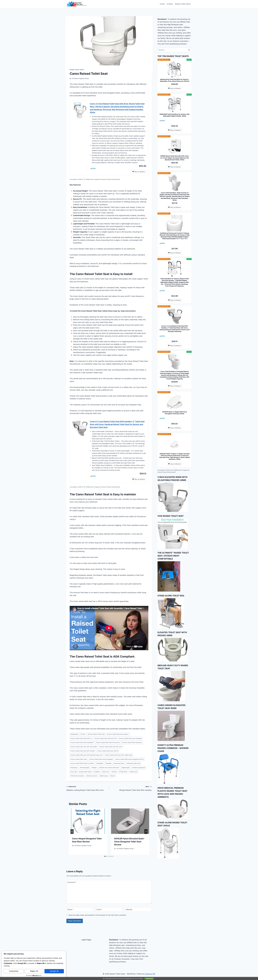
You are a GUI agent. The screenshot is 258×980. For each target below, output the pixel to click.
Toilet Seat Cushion (77, 776)
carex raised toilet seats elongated (101, 759)
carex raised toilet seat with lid (107, 751)
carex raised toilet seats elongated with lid (129, 759)
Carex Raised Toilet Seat (96, 734)
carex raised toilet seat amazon (117, 734)
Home (162, 4)
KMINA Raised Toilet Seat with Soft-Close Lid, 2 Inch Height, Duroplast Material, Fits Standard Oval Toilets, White (174, 157)
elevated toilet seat (133, 763)
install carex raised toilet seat (109, 767)
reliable (97, 772)
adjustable (74, 734)
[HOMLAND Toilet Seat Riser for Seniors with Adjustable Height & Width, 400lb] (174, 104)
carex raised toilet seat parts (132, 742)
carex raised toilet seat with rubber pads (118, 755)
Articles (170, 4)
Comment (72, 882)
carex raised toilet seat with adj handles (84, 746)
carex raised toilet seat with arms (111, 746)
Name (70, 909)
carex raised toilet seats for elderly (82, 763)
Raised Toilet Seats (183, 4)
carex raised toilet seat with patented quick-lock (87, 755)
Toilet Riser (123, 772)
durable (108, 763)
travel (112, 776)
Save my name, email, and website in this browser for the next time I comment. (97, 915)
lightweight (126, 767)
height (94, 767)
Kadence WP (150, 974)
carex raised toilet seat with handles (83, 751)
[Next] (146, 831)
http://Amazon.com (117, 945)
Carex (83, 734)
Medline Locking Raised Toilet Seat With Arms (85, 788)
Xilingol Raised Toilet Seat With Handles (135, 788)
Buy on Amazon (140, 171)
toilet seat (133, 772)
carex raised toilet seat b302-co (81, 738)
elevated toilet (119, 763)
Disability (99, 763)
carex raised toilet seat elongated (130, 738)
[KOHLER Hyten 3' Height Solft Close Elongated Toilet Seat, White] (174, 402)
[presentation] (88, 821)
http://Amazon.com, (175, 25)
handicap (74, 767)
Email (99, 909)
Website (129, 909)
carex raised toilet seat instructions (108, 742)
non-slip (74, 772)
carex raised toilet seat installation (82, 742)
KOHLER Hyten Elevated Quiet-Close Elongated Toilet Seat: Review (129, 841)
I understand (149, 978)
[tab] (104, 856)
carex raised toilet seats (79, 759)
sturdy (114, 772)
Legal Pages (86, 940)
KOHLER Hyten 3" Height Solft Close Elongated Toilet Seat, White (174, 412)
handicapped (84, 767)
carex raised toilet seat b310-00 (106, 738)
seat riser (105, 772)
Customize (13, 971)
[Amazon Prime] (118, 168)
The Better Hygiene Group (80, 78)
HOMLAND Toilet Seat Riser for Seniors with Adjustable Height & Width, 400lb (174, 115)
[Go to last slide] (72, 831)
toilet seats (104, 776)
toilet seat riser (92, 776)
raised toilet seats (85, 772)
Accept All (54, 971)
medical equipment (138, 767)
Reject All (34, 971)
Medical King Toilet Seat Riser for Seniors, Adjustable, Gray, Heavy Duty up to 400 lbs (174, 80)
